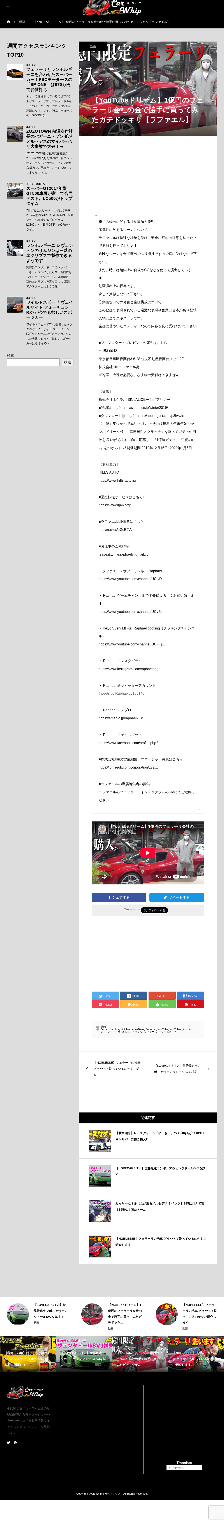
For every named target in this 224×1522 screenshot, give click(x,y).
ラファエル (150, 1032)
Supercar (150, 1029)
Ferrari (104, 1029)
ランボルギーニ (167, 1032)
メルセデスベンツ (132, 1032)
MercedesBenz (135, 1029)
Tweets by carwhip (100, 1386)
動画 (93, 46)
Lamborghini (117, 1029)
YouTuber (175, 1029)
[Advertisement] (148, 177)
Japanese (177, 1467)
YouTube (163, 1029)
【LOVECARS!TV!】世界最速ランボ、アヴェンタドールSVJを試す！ (50, 1310)
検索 (10, 355)
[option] (37, 1314)
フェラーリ (113, 1032)
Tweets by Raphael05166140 (121, 693)
